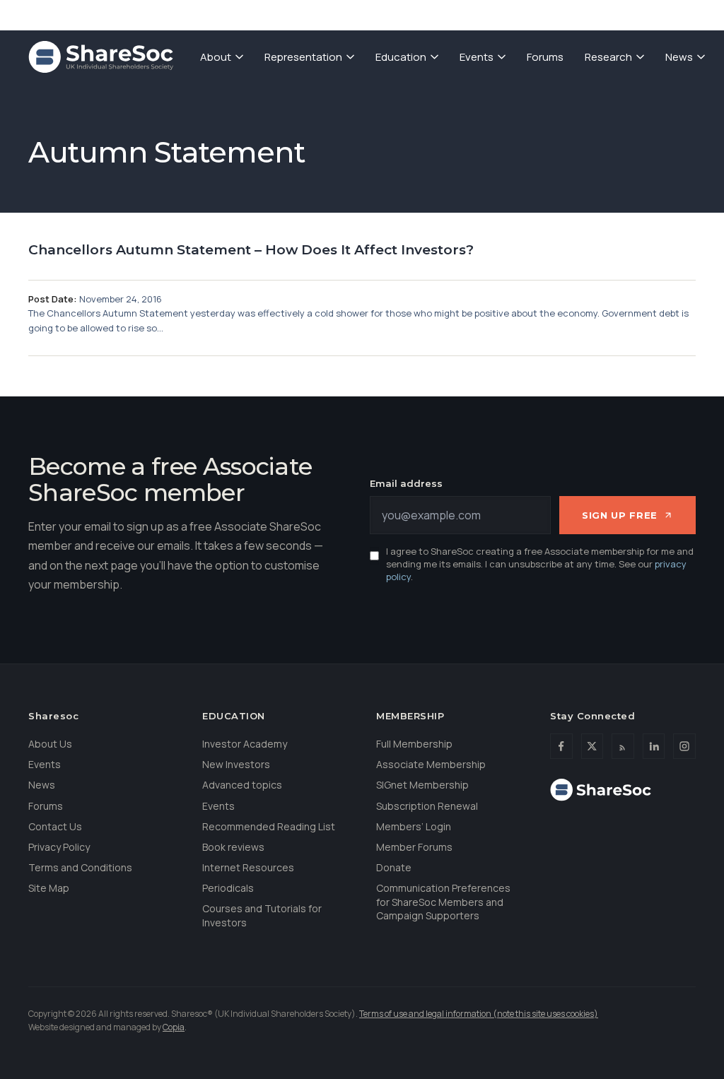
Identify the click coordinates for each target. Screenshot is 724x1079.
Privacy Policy (59, 847)
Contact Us (55, 826)
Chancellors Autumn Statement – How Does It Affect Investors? (251, 250)
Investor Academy (244, 743)
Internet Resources (248, 867)
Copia (174, 1027)
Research (608, 56)
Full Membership (414, 743)
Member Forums (414, 847)
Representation (303, 56)
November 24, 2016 (120, 299)
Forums (545, 56)
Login (678, 14)
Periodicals (228, 888)
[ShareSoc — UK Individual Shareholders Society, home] (100, 57)
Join (501, 14)
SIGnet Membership (422, 784)
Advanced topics (242, 784)
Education (400, 56)
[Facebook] (561, 746)
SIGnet (450, 14)
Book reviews (233, 847)
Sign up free (620, 515)
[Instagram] (684, 746)
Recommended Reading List (268, 826)
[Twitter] (592, 746)
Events (477, 56)
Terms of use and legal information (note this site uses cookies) (478, 1014)
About (215, 56)
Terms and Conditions (80, 867)
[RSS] (623, 746)
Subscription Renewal (427, 806)
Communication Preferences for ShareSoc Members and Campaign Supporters (443, 901)
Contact (619, 14)
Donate (555, 14)
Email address (406, 483)
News (679, 56)
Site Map (48, 888)
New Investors (236, 764)
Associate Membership (431, 764)
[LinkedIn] (654, 746)
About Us (50, 743)
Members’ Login (413, 826)
